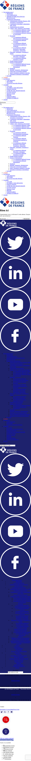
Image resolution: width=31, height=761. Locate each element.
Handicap (12, 68)
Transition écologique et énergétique (19, 74)
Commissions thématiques (13, 19)
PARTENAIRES (11, 96)
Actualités (6, 84)
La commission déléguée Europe (21, 64)
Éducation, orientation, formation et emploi (20, 621)
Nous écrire (16, 709)
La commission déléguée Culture (21, 30)
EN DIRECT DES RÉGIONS (15, 87)
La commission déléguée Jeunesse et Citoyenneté (22, 601)
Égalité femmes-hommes (16, 61)
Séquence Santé (11, 93)
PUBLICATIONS (11, 89)
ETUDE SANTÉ (11, 92)
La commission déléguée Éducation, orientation (19, 55)
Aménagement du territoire (17, 27)
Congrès (5, 77)
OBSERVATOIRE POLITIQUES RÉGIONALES (19, 585)
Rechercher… (3, 218)
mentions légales (15, 680)
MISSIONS (10, 13)
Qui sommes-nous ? (8, 12)
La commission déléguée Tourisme (22, 609)
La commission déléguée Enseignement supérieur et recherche (20, 45)
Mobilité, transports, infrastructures (19, 70)
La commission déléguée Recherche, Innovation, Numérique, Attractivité (19, 49)
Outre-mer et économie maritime (18, 71)
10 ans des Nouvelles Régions (14, 83)
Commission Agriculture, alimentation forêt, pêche (20, 592)
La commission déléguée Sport (21, 31)
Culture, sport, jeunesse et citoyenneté (20, 28)
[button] (17, 12)
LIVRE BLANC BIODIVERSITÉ (16, 90)
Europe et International (16, 62)
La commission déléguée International (19, 66)
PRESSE (9, 95)
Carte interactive (11, 80)
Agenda (5, 99)
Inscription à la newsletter (6, 709)
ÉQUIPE (9, 76)
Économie (12, 36)
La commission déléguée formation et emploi (19, 58)
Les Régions (6, 79)
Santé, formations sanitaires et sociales (20, 73)
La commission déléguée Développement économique (20, 38)
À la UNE (9, 86)
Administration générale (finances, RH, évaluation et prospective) (20, 21)
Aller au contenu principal (7, 738)
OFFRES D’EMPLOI (12, 98)
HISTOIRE (10, 82)
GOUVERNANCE (12, 15)
